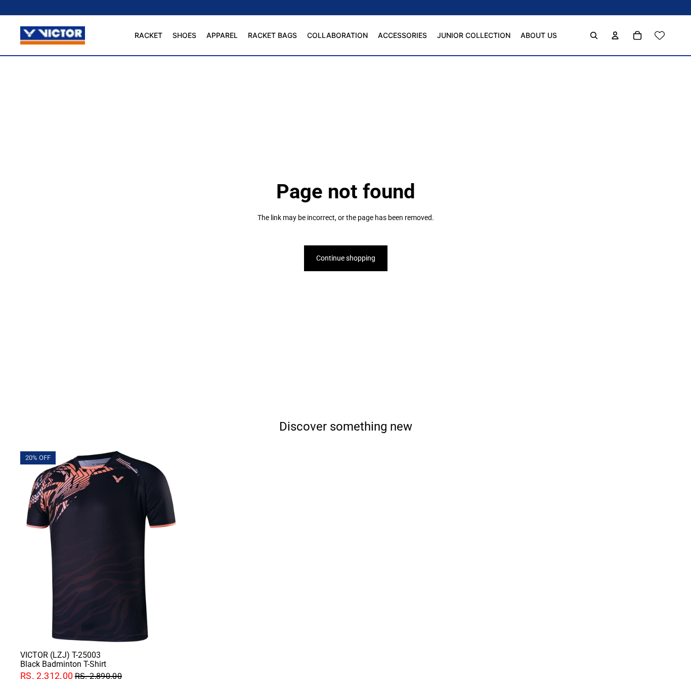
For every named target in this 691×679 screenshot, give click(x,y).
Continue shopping (345, 258)
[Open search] (594, 35)
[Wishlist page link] (660, 35)
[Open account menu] (615, 35)
